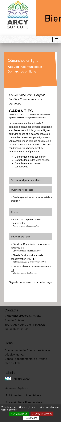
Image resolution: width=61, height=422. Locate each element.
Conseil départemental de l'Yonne (25, 358)
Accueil (13, 66)
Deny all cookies (43, 413)
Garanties (15, 103)
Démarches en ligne (22, 71)
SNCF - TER (12, 363)
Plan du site (32, 402)
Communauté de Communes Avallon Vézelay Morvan (27, 352)
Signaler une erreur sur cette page (30, 282)
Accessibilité (14, 402)
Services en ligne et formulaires (26, 180)
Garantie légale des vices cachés (32, 160)
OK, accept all (19, 413)
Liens (8, 343)
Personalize (31, 418)
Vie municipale (31, 66)
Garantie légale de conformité (30, 157)
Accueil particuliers (21, 95)
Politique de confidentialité (22, 395)
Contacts (11, 310)
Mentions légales (15, 388)
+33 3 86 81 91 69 (16, 328)
